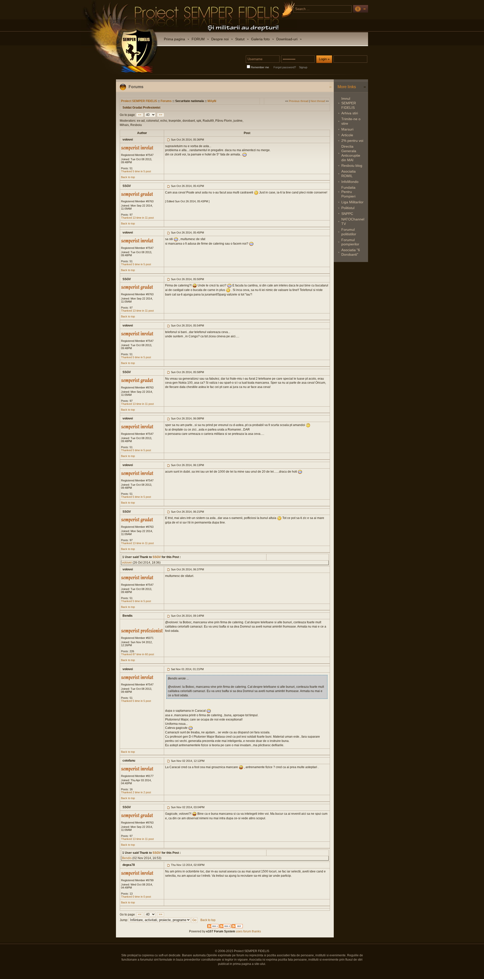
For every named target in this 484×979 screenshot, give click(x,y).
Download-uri (286, 39)
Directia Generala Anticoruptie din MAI (350, 153)
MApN (211, 101)
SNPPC (347, 214)
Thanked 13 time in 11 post (137, 217)
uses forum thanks (248, 931)
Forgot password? (285, 67)
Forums (166, 101)
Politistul (347, 208)
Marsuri (347, 129)
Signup (303, 67)
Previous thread (298, 101)
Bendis (127, 858)
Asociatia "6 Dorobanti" (350, 252)
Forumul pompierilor (350, 242)
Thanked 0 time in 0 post (136, 896)
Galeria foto (260, 39)
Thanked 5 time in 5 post (136, 171)
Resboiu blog (351, 166)
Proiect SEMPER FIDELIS (139, 101)
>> (160, 115)
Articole (347, 135)
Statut (240, 39)
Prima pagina (174, 39)
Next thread (318, 101)
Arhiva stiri (349, 113)
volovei (127, 562)
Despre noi (220, 39)
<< (139, 115)
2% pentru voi (352, 141)
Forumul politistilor (348, 231)
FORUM (198, 39)
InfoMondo (349, 182)
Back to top (128, 177)
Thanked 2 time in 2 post (136, 792)
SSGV (156, 557)
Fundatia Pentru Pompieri (348, 192)
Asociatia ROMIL (348, 173)
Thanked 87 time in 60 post (137, 654)
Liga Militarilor (352, 202)
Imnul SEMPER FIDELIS (348, 103)
